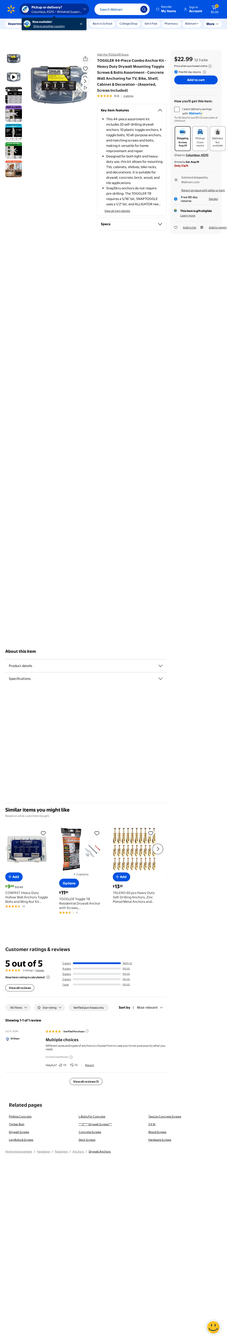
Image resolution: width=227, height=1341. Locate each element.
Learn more (187, 215)
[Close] (82, 24)
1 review (39, 970)
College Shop (128, 23)
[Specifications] (160, 678)
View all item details (117, 211)
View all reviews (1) (86, 1081)
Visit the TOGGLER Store (113, 54)
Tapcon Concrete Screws (164, 1116)
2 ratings (128, 96)
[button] (166, 9)
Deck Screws (87, 1139)
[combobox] (122, 9)
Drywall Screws (19, 1132)
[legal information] (210, 66)
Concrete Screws (90, 1132)
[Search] (143, 9)
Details (213, 199)
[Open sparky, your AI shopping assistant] (213, 1327)
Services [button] (45, 23)
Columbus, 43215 (197, 155)
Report (89, 1065)
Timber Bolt (16, 1124)
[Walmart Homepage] (11, 9)
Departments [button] (17, 23)
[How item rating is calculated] (48, 977)
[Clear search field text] (133, 9)
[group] (115, 96)
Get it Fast (151, 23)
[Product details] (160, 665)
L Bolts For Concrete (92, 1116)
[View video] (85, 88)
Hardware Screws (159, 1139)
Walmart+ (171, 23)
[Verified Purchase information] (87, 1031)
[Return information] (203, 72)
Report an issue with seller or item (203, 190)
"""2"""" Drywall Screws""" (95, 1124)
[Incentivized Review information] (71, 1057)
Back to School (102, 23)
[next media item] (85, 81)
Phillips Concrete (20, 1116)
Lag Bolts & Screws (21, 1139)
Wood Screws (157, 1132)
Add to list (189, 227)
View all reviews (20, 988)
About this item (20, 651)
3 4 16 (151, 1124)
